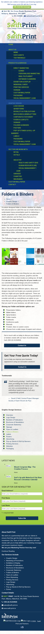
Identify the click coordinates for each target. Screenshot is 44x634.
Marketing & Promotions (14, 560)
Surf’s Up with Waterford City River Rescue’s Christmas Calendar (28, 479)
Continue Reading (8, 551)
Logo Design (19, 106)
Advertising (19, 109)
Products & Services (17, 63)
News (16, 52)
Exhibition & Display (22, 82)
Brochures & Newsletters (25, 114)
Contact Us (22, 345)
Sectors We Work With (18, 149)
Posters (17, 128)
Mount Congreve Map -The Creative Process (25, 468)
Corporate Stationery (23, 117)
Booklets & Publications (24, 111)
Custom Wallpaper (22, 93)
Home (10, 44)
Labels (16, 136)
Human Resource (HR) (28, 165)
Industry (17, 160)
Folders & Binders (21, 125)
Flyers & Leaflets (21, 120)
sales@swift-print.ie (34, 16)
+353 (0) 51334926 (10, 602)
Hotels (17, 155)
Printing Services (21, 87)
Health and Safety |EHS (28, 163)
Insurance (18, 179)
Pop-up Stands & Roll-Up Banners (23, 132)
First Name (6, 498)
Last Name (6, 505)
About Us (12, 50)
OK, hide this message (22, 7)
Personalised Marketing (29, 73)
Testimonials (19, 58)
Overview (9, 415)
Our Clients (19, 55)
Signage (17, 90)
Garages (17, 174)
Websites (9, 446)
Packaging (18, 95)
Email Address (7, 490)
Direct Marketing (21, 68)
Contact (12, 184)
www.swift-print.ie (9, 608)
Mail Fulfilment (26, 76)
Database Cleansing (27, 79)
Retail (16, 152)
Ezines (21, 71)
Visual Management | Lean (25, 98)
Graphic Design (15, 103)
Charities (18, 176)
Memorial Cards (21, 84)
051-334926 (18, 16)
